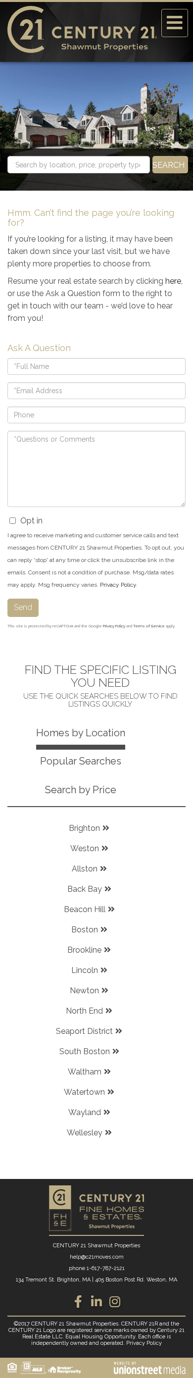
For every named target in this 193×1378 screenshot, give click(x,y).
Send (23, 607)
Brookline (84, 950)
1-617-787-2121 (106, 1268)
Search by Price (80, 790)
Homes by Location (80, 733)
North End (84, 1011)
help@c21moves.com (97, 1257)
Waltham (84, 1071)
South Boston (84, 1051)
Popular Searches (80, 761)
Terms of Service (149, 625)
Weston (84, 848)
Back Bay (84, 889)
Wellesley (84, 1132)
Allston (84, 868)
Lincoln (84, 970)
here (173, 281)
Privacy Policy (118, 584)
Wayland (84, 1112)
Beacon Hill (84, 909)
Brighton (84, 828)
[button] (170, 164)
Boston (84, 929)
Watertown (84, 1092)
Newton (84, 990)
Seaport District (84, 1031)
